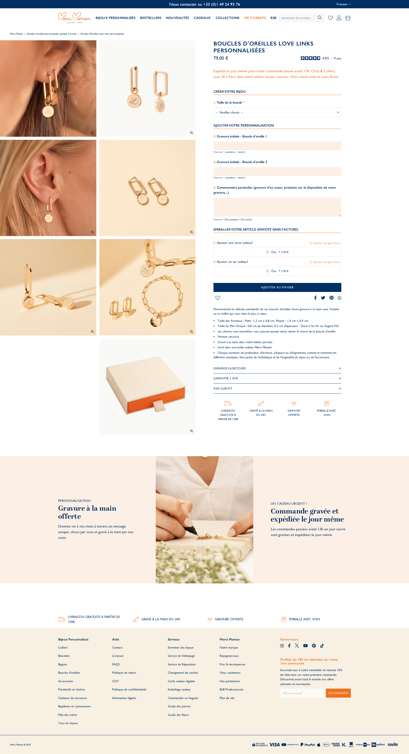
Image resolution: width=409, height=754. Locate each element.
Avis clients (222, 388)
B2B (273, 18)
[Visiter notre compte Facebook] (289, 646)
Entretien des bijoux (181, 647)
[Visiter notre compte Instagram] (282, 646)
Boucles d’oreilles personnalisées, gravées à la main (51, 33)
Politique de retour (124, 672)
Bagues (62, 664)
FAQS (116, 664)
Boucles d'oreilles (69, 672)
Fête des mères (67, 715)
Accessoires (65, 681)
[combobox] (301, 18)
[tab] (277, 368)
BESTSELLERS (150, 18)
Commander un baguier (183, 698)
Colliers (63, 647)
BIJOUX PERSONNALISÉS (115, 18)
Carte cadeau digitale (181, 681)
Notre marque (229, 647)
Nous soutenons (230, 672)
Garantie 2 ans (225, 378)
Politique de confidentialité (129, 689)
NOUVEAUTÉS (177, 18)
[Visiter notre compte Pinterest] (314, 646)
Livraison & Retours (229, 368)
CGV (115, 681)
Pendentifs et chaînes (71, 689)
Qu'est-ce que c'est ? (327, 243)
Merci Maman (16, 33)
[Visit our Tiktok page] (322, 646)
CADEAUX (202, 18)
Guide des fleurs (178, 715)
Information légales (124, 698)
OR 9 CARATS (255, 18)
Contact (117, 647)
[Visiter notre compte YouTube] (305, 646)
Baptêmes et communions (74, 706)
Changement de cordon (183, 672)
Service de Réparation (182, 664)
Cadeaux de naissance (72, 698)
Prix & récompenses (232, 664)
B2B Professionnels (232, 689)
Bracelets (64, 656)
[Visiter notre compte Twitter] (297, 646)
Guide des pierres (179, 706)
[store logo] (74, 18)
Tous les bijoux (68, 723)
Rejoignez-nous (229, 656)
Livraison (118, 656)
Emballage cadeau (179, 689)
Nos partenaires (230, 681)
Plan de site (227, 698)
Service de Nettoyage (181, 656)
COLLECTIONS (228, 18)
